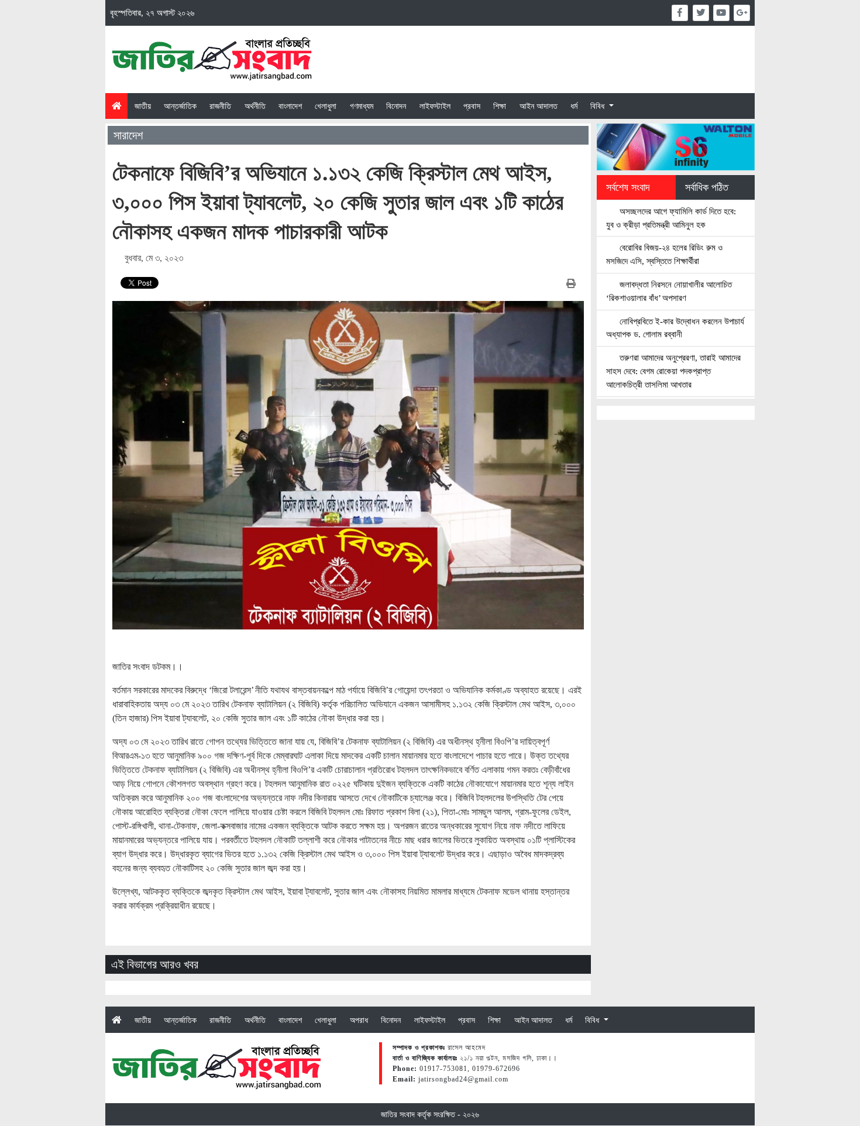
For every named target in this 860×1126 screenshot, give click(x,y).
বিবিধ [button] (598, 106)
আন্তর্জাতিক (180, 106)
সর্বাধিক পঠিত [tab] (706, 187)
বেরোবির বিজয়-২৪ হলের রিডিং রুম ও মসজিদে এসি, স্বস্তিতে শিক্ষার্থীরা (664, 254)
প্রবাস (471, 106)
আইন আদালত (539, 106)
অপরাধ (359, 1020)
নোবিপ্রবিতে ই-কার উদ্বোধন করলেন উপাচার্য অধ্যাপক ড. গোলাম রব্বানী (675, 328)
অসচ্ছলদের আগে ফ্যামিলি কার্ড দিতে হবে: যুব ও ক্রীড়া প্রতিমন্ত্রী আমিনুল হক (671, 218)
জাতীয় (143, 106)
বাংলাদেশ (290, 106)
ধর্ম (573, 106)
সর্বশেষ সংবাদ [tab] (628, 187)
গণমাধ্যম (361, 106)
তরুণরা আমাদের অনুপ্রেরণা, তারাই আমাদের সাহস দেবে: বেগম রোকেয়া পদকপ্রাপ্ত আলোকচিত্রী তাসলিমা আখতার (673, 370)
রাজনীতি (220, 106)
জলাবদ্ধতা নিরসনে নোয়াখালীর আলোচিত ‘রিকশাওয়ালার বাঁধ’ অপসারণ (669, 291)
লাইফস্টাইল (434, 106)
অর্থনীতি (255, 106)
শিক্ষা (499, 106)
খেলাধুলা (325, 106)
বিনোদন (396, 106)
